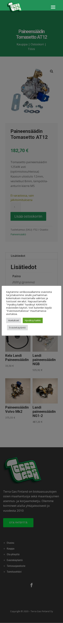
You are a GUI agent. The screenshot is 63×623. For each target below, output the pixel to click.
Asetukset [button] (13, 320)
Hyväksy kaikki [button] (33, 320)
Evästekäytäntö (17, 327)
